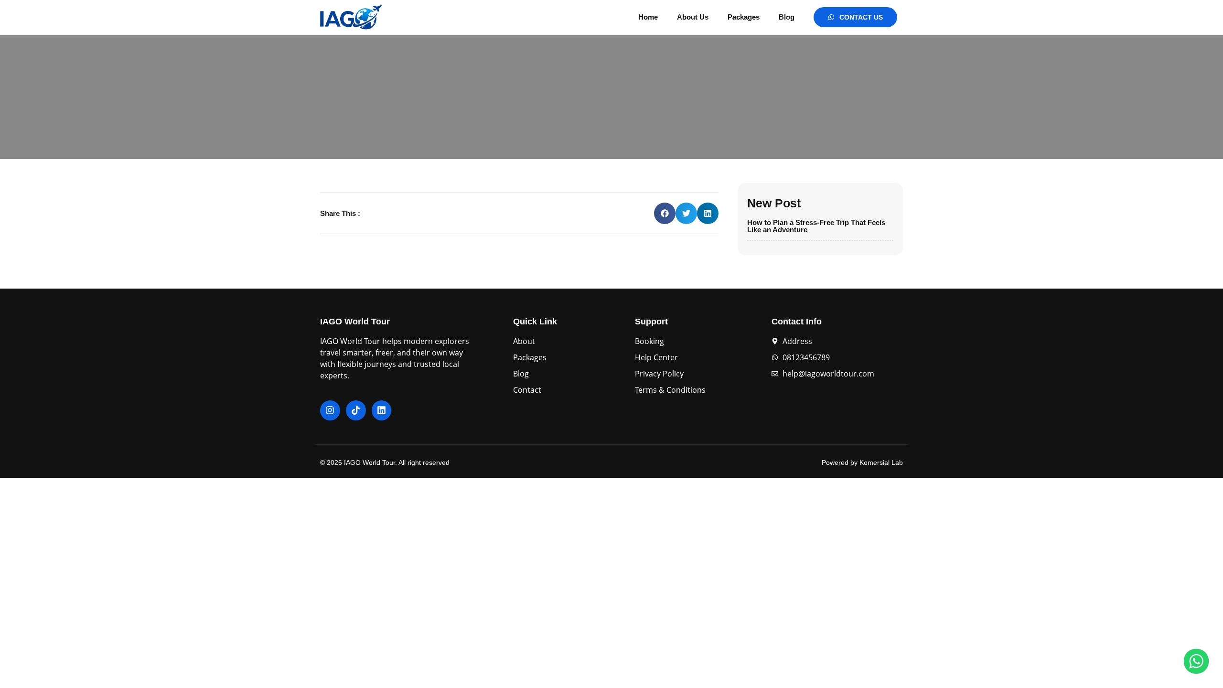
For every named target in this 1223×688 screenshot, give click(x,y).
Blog (786, 17)
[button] (665, 213)
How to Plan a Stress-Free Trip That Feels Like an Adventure (816, 226)
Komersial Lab (881, 462)
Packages (744, 17)
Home (648, 17)
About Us (692, 17)
